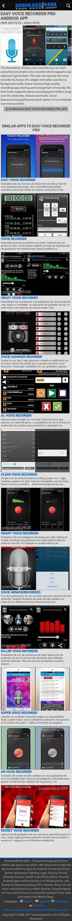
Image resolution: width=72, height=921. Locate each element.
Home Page (10, 909)
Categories (27, 909)
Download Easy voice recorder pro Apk (37, 109)
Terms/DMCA (44, 909)
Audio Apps (31, 23)
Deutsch (38, 905)
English (28, 901)
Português (61, 901)
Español (44, 901)
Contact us (62, 909)
